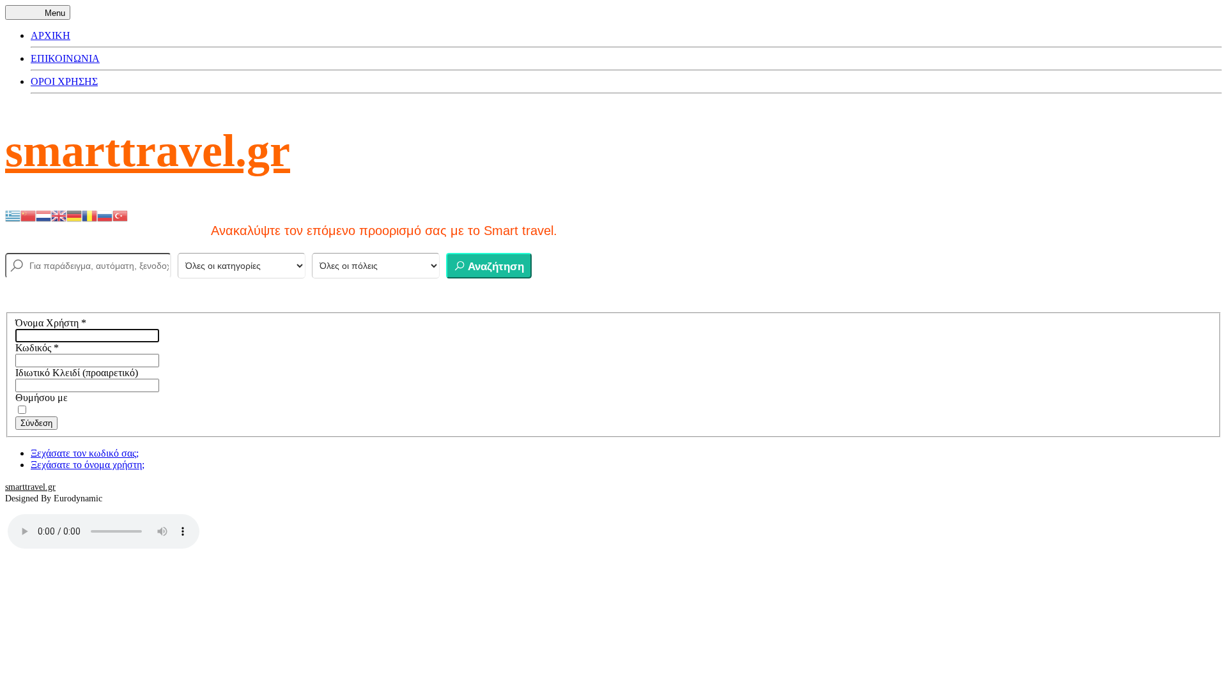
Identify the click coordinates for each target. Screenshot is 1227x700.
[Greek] (12, 214)
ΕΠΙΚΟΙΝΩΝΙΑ (65, 58)
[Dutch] (43, 214)
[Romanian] (89, 214)
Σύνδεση (36, 423)
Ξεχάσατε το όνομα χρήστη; (87, 464)
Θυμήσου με (41, 397)
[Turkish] (120, 214)
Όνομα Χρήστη (50, 322)
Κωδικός (37, 347)
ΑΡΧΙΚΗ (50, 35)
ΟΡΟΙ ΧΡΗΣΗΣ (64, 81)
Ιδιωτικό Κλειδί (47, 372)
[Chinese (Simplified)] (28, 214)
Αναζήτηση (494, 267)
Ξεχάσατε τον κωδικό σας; (85, 453)
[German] (74, 214)
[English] (58, 214)
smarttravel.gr (147, 150)
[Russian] (104, 214)
